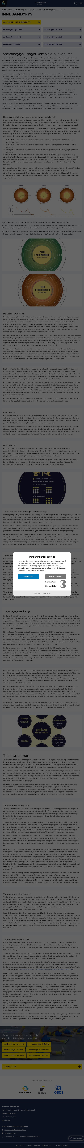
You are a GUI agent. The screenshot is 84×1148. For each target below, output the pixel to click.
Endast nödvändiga (55, 576)
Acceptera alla (28, 576)
